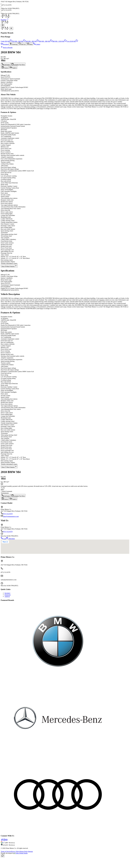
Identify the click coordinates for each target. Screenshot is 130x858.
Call (4, 538)
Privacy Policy (15, 851)
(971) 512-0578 (7, 514)
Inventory (4, 19)
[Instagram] (4, 840)
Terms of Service (6, 851)
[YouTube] (6, 840)
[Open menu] (3, 25)
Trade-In (14, 68)
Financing (8, 595)
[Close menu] (11, 28)
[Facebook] (2, 840)
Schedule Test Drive (19, 64)
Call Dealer (7, 64)
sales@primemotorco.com (11, 516)
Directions (11, 538)
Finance (6, 68)
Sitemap (30, 851)
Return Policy (24, 851)
